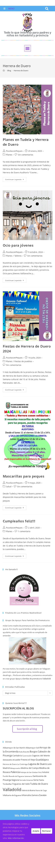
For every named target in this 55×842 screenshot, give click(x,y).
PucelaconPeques (14, 151)
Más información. (16, 838)
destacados (7, 759)
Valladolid (12, 789)
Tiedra (41, 780)
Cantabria (17, 755)
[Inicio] (4, 70)
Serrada (22, 780)
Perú (40, 772)
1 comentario (24, 531)
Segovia (15, 779)
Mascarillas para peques (23, 476)
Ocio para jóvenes (18, 245)
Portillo (5, 776)
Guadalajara (42, 759)
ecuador (17, 759)
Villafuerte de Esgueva (12, 795)
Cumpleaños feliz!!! (19, 521)
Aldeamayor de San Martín (14, 747)
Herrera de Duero (10, 764)
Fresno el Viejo (28, 759)
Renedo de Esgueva (16, 776)
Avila (21, 752)
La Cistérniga (22, 764)
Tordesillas (7, 784)
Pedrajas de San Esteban (29, 772)
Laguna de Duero (37, 764)
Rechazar (46, 831)
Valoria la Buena (28, 790)
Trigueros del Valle (21, 784)
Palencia (15, 772)
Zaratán (43, 795)
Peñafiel (45, 772)
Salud (8, 486)
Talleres (18, 255)
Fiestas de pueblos (23, 361)
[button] (47, 8)
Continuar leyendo (15, 178)
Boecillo (26, 752)
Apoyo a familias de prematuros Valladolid (33, 678)
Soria (35, 779)
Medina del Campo (30, 768)
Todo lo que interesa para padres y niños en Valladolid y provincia (27, 34)
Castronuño (26, 756)
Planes (9, 154)
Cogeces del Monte (41, 755)
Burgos (33, 751)
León (49, 764)
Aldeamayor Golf (32, 747)
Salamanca (28, 776)
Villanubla (26, 795)
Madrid (6, 768)
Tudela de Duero (39, 783)
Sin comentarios (25, 154)
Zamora (35, 795)
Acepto (36, 831)
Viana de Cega (41, 790)
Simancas (29, 780)
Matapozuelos (15, 768)
